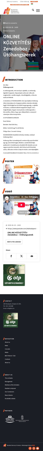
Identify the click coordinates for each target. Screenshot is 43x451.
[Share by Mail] (32, 256)
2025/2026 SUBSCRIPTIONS (19, 5)
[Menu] (37, 10)
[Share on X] (21, 256)
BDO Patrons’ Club (10, 356)
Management (8, 381)
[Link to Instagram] (33, 448)
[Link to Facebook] (30, 448)
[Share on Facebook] (11, 256)
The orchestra (9, 378)
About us (7, 342)
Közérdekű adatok (10, 398)
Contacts (7, 359)
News (6, 345)
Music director (9, 395)
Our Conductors (9, 392)
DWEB (33, 445)
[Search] (32, 10)
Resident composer (10, 388)
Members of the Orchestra (12, 385)
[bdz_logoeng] (17, 10)
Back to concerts (11, 23)
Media (6, 352)
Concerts (7, 349)
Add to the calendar (14, 242)
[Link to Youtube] (37, 448)
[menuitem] (12, 1)
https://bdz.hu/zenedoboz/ (31, 153)
